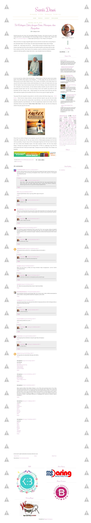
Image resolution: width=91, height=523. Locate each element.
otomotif (74, 135)
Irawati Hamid (20, 318)
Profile (40, 18)
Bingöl (18, 422)
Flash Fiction (73, 134)
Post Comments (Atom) (24, 458)
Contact (47, 18)
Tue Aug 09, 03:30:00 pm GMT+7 (29, 336)
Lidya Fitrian (20, 336)
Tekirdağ (19, 430)
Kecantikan (61, 128)
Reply (18, 175)
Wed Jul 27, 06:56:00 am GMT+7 (27, 265)
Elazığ (18, 407)
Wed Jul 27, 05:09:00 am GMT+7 (32, 248)
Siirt (18, 408)
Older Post (54, 455)
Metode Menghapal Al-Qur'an (65, 143)
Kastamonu (19, 406)
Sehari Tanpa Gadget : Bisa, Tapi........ (67, 106)
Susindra (19, 265)
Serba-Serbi (68, 121)
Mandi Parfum (72, 141)
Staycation (65, 144)
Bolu (18, 413)
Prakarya (61, 144)
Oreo (74, 143)
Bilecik (18, 427)
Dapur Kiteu (68, 128)
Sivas (18, 424)
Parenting (61, 123)
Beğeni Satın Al (20, 377)
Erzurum (18, 411)
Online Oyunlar (20, 366)
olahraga (61, 132)
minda (18, 353)
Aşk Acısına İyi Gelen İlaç (22, 364)
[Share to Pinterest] (43, 160)
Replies (19, 178)
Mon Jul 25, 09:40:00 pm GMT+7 (30, 227)
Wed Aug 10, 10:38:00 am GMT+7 (33, 327)
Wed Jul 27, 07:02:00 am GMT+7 (27, 284)
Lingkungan (63, 135)
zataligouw (19, 300)
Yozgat (18, 428)
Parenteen (69, 135)
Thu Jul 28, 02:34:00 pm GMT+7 (34, 291)
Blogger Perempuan (48, 519)
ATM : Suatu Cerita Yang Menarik (71, 85)
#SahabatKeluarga (64, 137)
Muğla (18, 405)
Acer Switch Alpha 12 (63, 138)
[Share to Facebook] (42, 160)
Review (64, 126)
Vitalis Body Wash (72, 144)
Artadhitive (63, 170)
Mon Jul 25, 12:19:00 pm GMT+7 (32, 169)
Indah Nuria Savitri (21, 248)
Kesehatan (72, 117)
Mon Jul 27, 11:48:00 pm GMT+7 (29, 401)
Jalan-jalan (70, 123)
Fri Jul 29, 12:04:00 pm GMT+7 (28, 300)
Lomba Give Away (69, 119)
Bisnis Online (68, 133)
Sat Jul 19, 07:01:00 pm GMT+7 (29, 360)
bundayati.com (20, 227)
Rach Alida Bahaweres (22, 291)
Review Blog (19, 161)
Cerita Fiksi (71, 127)
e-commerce (61, 145)
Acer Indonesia (72, 137)
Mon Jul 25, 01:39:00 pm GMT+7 (33, 180)
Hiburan (60, 134)
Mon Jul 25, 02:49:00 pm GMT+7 (26, 191)
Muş (18, 423)
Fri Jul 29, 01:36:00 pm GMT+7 (33, 309)
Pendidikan (71, 122)
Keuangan (73, 124)
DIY (69, 134)
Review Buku (72, 132)
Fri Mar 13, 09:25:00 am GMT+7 (29, 385)
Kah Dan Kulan (64, 60)
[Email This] (38, 160)
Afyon (18, 425)
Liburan (65, 134)
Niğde (18, 403)
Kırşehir (18, 412)
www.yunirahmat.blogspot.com (22, 38)
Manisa (18, 410)
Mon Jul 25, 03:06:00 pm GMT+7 (30, 209)
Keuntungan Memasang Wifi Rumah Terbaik (71, 95)
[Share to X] (41, 160)
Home (34, 18)
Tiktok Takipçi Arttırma (21, 379)
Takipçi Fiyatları (20, 367)
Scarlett (66, 132)
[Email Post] (36, 159)
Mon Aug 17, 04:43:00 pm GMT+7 (29, 419)
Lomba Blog (62, 122)
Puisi (70, 129)
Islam (74, 133)
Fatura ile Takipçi (20, 368)
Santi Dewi (45, 9)
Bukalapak (68, 139)
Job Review (63, 129)
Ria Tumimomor (20, 209)
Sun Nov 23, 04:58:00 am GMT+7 (29, 374)
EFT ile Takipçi (20, 378)
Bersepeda (61, 133)
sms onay (19, 363)
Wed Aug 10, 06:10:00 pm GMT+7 (27, 353)
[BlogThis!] (40, 160)
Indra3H (19, 284)
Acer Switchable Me (71, 138)
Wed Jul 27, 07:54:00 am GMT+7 (33, 256)
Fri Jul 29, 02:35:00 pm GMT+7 (30, 318)
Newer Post (16, 455)
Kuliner (74, 129)
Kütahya (18, 431)
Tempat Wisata (63, 124)
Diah (18, 191)
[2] (21, 395)
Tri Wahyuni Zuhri (21, 169)
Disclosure (55, 18)
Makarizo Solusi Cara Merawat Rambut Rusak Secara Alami (67, 67)
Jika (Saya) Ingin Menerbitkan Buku (70, 76)
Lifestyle (63, 131)
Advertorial (63, 116)
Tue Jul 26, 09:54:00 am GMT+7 (33, 200)
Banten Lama (61, 139)
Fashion (74, 128)
